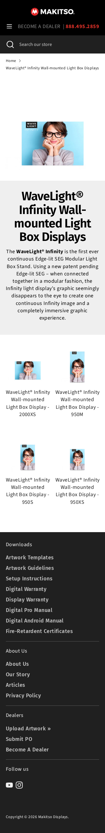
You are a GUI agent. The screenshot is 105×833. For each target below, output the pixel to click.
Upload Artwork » (28, 728)
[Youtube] (9, 785)
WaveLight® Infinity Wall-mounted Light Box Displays (52, 68)
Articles (15, 685)
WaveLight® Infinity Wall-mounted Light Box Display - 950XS (77, 491)
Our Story (18, 674)
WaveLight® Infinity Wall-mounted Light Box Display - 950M (77, 403)
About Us (17, 664)
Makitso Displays (53, 817)
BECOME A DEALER (39, 26)
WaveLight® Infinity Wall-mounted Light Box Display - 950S (28, 491)
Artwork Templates (30, 557)
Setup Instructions (29, 578)
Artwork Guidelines (30, 568)
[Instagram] (19, 785)
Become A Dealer (27, 749)
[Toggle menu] (9, 26)
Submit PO (19, 739)
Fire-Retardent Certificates (39, 631)
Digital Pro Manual (29, 610)
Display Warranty (27, 599)
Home (11, 60)
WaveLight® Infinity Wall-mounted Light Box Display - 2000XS (28, 403)
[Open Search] (9, 44)
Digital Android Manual (35, 621)
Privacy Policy (23, 695)
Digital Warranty (26, 589)
